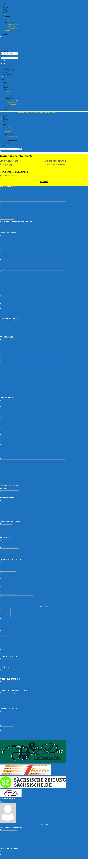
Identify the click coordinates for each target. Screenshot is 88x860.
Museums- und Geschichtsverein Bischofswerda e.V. (36, 112)
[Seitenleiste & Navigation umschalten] (0, 151)
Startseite (5, 3)
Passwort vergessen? (6, 65)
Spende (4, 32)
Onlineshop (5, 9)
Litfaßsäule (5, 7)
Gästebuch (5, 34)
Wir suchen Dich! (9, 22)
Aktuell (4, 5)
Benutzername (5, 51)
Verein (4, 12)
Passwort (3, 55)
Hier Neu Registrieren (7, 74)
